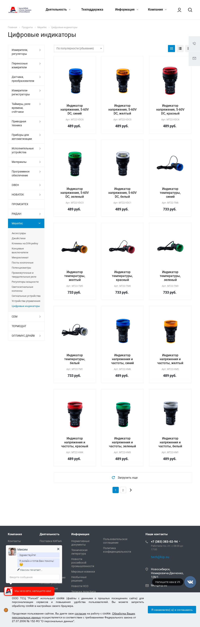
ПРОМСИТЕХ (20, 204)
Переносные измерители (20, 65)
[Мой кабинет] (177, 10)
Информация (125, 9)
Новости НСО (79, 586)
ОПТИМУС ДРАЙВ (23, 335)
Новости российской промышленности (82, 563)
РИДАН (16, 213)
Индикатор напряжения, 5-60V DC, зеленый (75, 192)
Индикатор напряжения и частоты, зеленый (122, 442)
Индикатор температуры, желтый (74, 276)
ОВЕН (15, 185)
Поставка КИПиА (51, 541)
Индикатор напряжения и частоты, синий (122, 359)
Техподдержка (92, 9)
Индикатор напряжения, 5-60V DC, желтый (122, 109)
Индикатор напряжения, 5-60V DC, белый (122, 192)
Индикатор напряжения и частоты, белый (170, 442)
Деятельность (57, 9)
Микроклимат (20, 257)
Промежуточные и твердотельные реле (24, 274)
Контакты (14, 541)
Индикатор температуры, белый (74, 359)
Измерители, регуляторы (20, 51)
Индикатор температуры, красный (122, 276)
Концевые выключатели (20, 250)
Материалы (19, 161)
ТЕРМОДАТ (19, 326)
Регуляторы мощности (25, 281)
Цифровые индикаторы (26, 306)
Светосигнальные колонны (22, 288)
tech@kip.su (159, 585)
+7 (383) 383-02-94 (164, 541)
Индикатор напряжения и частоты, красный (74, 442)
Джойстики (19, 238)
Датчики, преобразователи (23, 78)
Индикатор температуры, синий (170, 192)
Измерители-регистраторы (21, 92)
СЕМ (14, 316)
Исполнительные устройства (23, 150)
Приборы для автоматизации (22, 136)
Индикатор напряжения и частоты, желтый (170, 359)
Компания (156, 9)
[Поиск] (188, 10)
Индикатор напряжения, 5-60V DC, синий (75, 109)
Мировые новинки (83, 571)
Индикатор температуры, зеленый (170, 276)
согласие (80, 613)
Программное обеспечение (20, 173)
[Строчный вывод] (180, 48)
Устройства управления (26, 301)
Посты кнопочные (22, 262)
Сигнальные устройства (26, 295)
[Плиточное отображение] (171, 48)
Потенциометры (21, 267)
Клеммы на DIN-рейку (25, 243)
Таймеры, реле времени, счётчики (21, 107)
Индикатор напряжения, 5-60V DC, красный (170, 109)
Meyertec (17, 223)
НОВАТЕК (18, 194)
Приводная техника (19, 123)
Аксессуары (19, 233)
